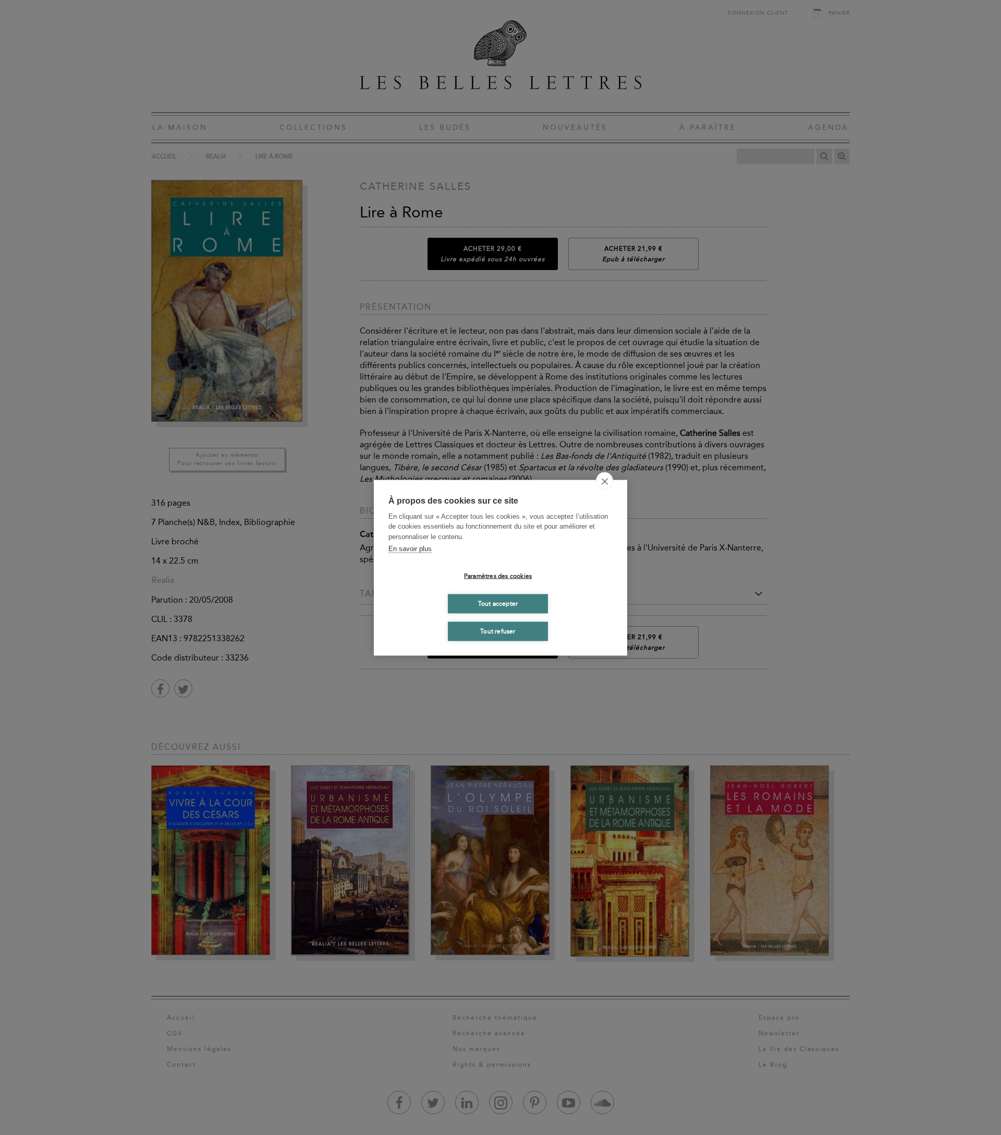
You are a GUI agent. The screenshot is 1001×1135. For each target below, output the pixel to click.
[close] (604, 481)
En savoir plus (410, 549)
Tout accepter (498, 603)
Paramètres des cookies (498, 576)
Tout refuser (497, 631)
